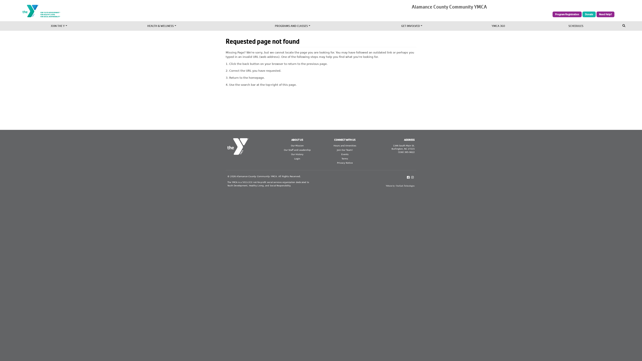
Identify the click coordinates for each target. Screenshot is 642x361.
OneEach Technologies (405, 186)
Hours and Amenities (345, 145)
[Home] (119, 11)
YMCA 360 (498, 26)
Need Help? (605, 14)
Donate (589, 14)
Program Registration (567, 14)
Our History (297, 154)
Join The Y (58, 26)
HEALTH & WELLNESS (160, 26)
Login (297, 158)
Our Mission (297, 145)
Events (345, 154)
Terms (345, 158)
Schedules (575, 26)
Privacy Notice (345, 163)
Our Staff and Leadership (297, 150)
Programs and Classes (291, 26)
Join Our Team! (345, 150)
